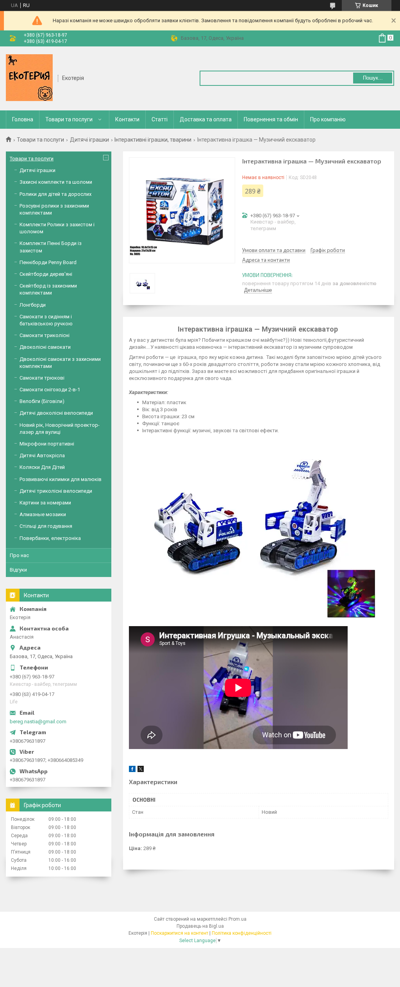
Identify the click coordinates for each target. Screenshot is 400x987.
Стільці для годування (46, 526)
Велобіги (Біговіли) (42, 401)
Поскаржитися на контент (179, 933)
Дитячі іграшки (89, 140)
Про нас (19, 555)
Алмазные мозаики (43, 514)
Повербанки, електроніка (50, 538)
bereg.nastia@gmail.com (38, 721)
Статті (160, 119)
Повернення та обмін (271, 119)
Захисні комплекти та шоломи (56, 182)
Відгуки (18, 570)
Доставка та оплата (206, 119)
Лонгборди (33, 305)
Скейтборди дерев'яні (46, 274)
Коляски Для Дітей (42, 467)
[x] (141, 770)
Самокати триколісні (45, 335)
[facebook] (132, 770)
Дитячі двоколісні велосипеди (56, 413)
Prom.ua (237, 919)
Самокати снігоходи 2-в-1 (50, 389)
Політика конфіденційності (241, 933)
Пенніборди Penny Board (48, 262)
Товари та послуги (69, 119)
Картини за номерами (45, 503)
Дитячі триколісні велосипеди (56, 491)
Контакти (127, 119)
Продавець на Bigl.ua (200, 926)
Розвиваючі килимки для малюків (61, 479)
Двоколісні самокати (45, 347)
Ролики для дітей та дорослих (55, 194)
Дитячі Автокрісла (42, 455)
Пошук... (373, 78)
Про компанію (328, 119)
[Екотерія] (29, 77)
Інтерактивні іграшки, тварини (152, 140)
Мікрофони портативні (47, 444)
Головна (22, 119)
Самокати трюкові (42, 378)
